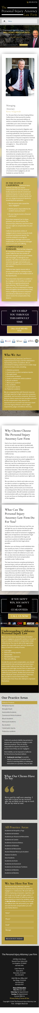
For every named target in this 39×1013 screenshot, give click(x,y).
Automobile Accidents (9, 712)
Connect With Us (19, 996)
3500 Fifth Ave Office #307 (19, 978)
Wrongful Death (7, 709)
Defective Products (8, 703)
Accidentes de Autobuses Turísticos (16, 867)
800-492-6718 (33, 2)
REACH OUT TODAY (14, 939)
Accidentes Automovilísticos (14, 843)
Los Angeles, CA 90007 (19, 963)
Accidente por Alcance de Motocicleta (17, 837)
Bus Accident (6, 725)
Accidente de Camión (11, 840)
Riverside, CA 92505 (19, 973)
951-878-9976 (19, 975)
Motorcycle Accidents (9, 722)
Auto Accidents (9, 858)
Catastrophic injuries (8, 728)
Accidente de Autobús (12, 834)
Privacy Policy (14, 998)
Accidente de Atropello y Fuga (14, 831)
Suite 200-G (19, 971)
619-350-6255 (19, 982)
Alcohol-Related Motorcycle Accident (17, 852)
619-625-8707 (19, 984)
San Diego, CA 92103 (19, 980)
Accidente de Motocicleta (13, 849)
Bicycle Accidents (7, 719)
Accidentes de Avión (11, 861)
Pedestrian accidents (8, 731)
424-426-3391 (19, 965)
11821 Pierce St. (19, 969)
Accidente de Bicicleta (12, 846)
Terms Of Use (24, 998)
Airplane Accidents (11, 855)
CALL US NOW (19, 616)
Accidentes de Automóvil (13, 864)
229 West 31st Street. (19, 959)
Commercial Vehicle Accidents (11, 715)
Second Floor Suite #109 (19, 961)
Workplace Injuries (8, 706)
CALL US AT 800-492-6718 (19, 329)
